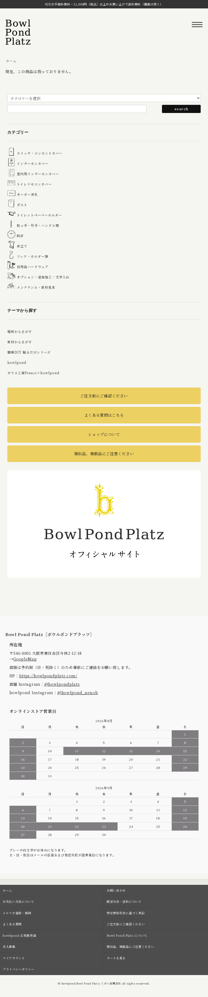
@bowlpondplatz (62, 684)
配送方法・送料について (124, 901)
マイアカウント (14, 958)
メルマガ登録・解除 (17, 913)
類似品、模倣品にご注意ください (104, 453)
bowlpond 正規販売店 (19, 935)
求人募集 (9, 946)
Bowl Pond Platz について (127, 935)
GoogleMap (25, 659)
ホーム (11, 60)
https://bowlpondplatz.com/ (48, 675)
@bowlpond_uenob (77, 692)
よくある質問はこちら (104, 415)
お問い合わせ (116, 890)
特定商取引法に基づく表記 (126, 913)
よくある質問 (12, 924)
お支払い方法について (18, 901)
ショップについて (104, 434)
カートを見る (116, 958)
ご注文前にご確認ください (104, 395)
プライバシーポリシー (18, 969)
